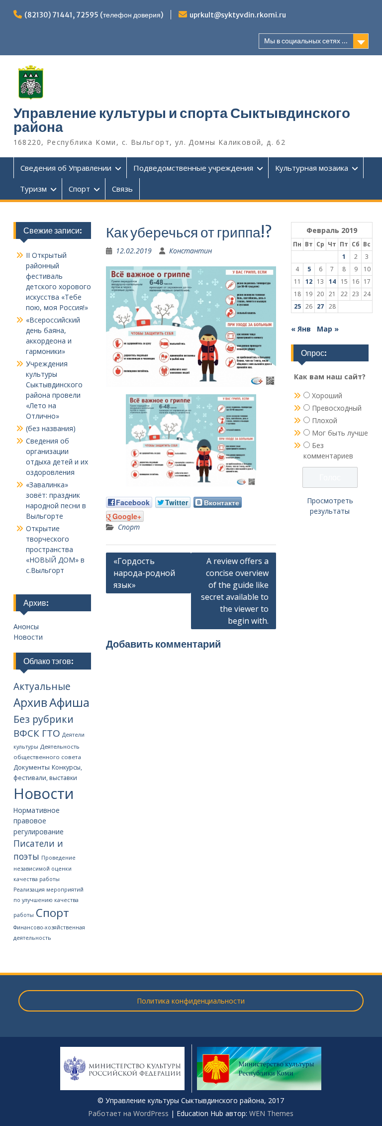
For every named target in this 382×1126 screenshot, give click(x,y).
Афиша (69, 702)
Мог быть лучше (340, 433)
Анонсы (26, 626)
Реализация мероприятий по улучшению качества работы (48, 902)
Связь (122, 189)
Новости (28, 637)
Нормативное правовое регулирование (38, 820)
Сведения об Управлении (65, 168)
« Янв (301, 329)
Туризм (33, 189)
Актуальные (42, 686)
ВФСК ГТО (36, 733)
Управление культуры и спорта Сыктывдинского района (181, 120)
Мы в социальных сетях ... (306, 40)
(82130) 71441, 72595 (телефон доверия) (93, 14)
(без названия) (51, 428)
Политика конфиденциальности (191, 1001)
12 (308, 281)
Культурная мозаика (311, 168)
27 (320, 306)
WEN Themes (271, 1113)
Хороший (327, 395)
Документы (31, 767)
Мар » (328, 329)
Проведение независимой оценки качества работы (44, 868)
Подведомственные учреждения (193, 168)
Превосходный (337, 408)
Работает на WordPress (128, 1113)
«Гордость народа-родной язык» (144, 573)
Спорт (79, 189)
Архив (30, 702)
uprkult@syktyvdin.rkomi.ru (238, 14)
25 (297, 306)
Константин (190, 250)
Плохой (324, 420)
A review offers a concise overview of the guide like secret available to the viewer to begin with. (235, 591)
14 (332, 281)
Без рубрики (43, 719)
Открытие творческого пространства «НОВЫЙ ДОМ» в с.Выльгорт (55, 549)
